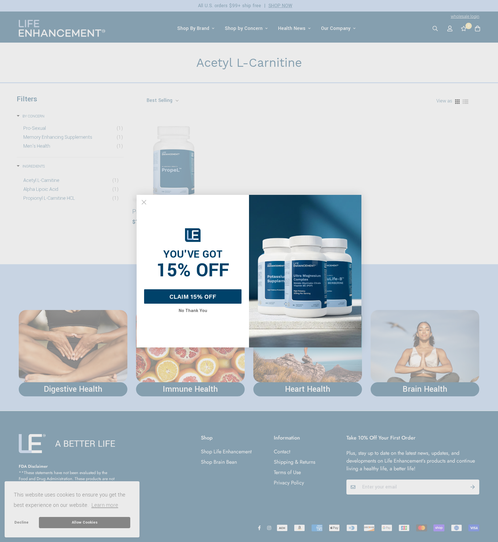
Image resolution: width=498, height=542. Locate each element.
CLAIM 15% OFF (192, 296)
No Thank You (193, 311)
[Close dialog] (144, 202)
